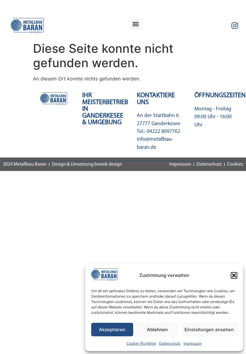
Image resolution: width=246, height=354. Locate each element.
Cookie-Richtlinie (141, 343)
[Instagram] (234, 25)
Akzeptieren (112, 329)
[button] (234, 275)
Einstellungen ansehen (209, 329)
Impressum (193, 343)
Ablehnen (157, 329)
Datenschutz (170, 343)
